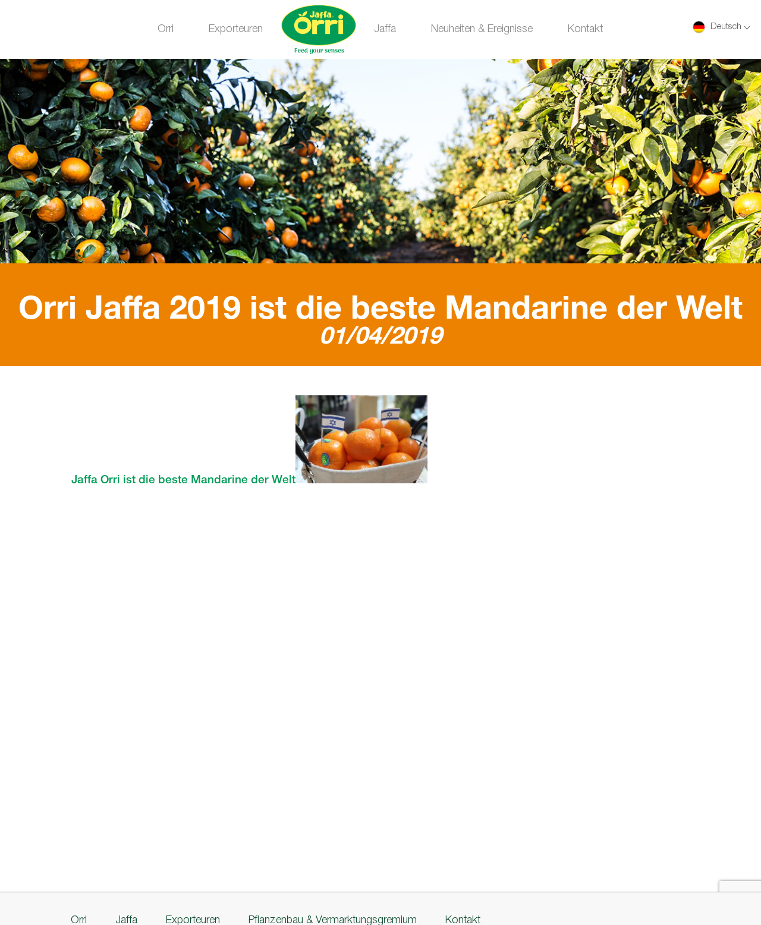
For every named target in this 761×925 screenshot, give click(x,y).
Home (318, 31)
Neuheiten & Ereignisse (482, 29)
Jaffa (385, 29)
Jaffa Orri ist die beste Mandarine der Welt (183, 480)
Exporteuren (236, 29)
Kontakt (585, 29)
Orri (166, 29)
